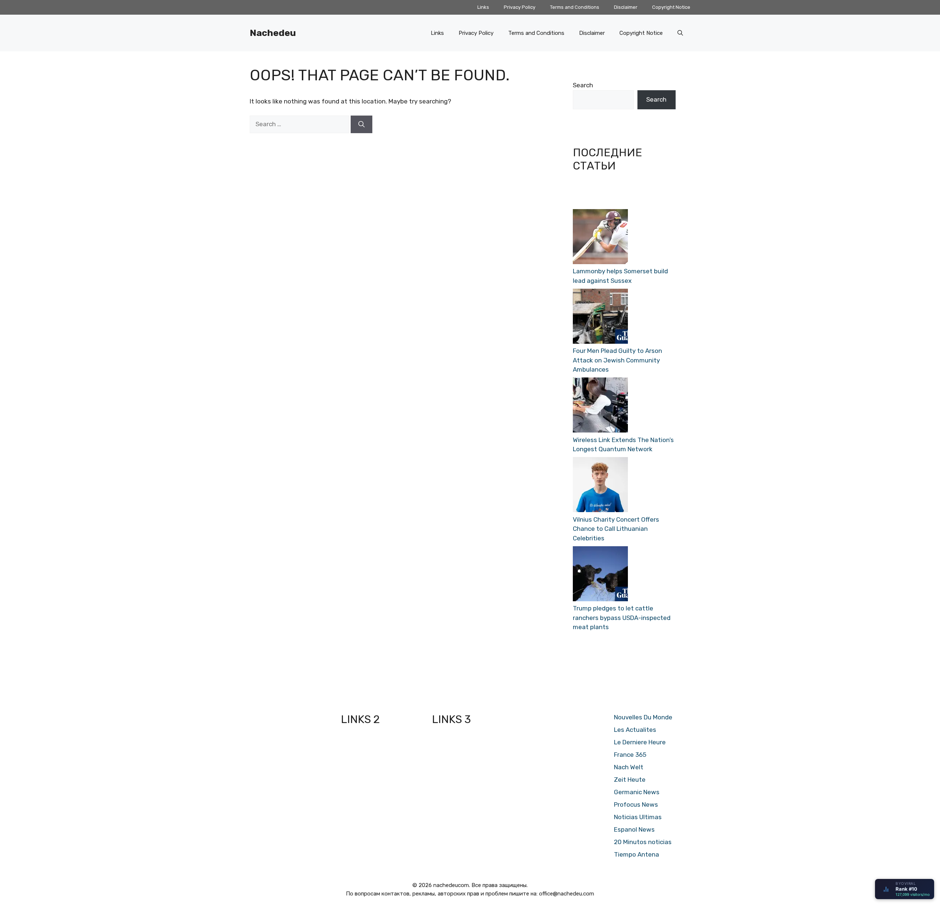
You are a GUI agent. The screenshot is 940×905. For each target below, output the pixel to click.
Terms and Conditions (574, 7)
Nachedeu (273, 33)
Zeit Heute (630, 779)
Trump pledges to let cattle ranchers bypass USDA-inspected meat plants (621, 618)
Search (583, 85)
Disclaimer (625, 7)
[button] (680, 33)
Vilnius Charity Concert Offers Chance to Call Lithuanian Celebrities (616, 529)
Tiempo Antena (636, 854)
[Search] (361, 124)
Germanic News (636, 792)
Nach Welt (628, 767)
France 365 (630, 754)
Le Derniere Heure (640, 742)
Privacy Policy (519, 7)
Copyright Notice (671, 7)
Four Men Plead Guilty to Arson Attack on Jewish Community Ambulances (617, 360)
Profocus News (636, 804)
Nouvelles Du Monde (643, 717)
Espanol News (634, 829)
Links (483, 7)
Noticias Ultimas (638, 817)
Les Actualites (635, 729)
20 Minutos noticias (643, 842)
